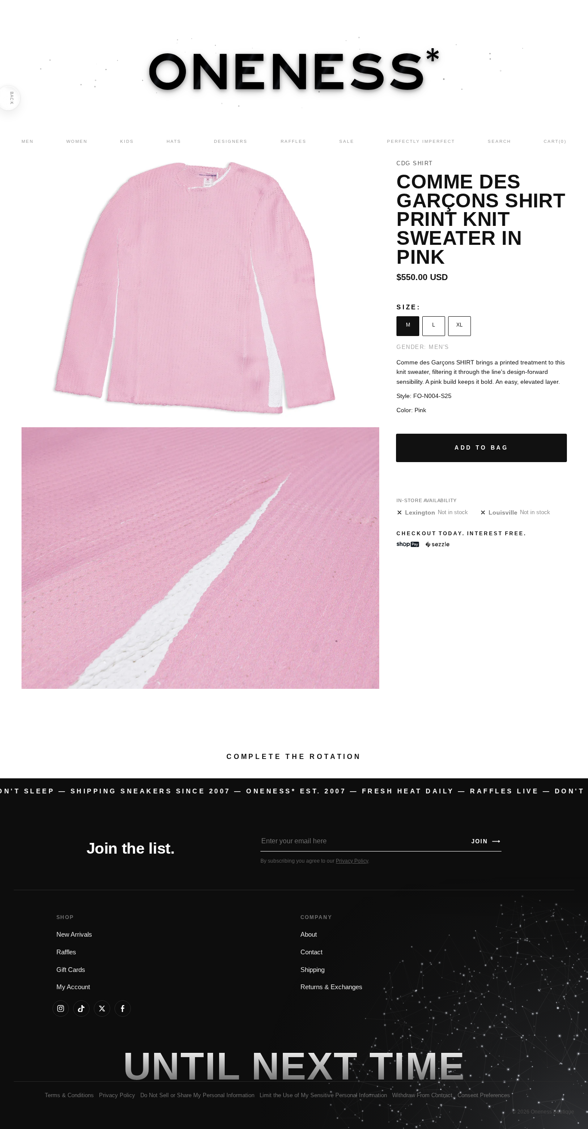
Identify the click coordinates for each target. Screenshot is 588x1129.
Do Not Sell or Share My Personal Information (197, 1095)
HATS (174, 141)
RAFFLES (293, 141)
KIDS (127, 141)
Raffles (66, 952)
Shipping (312, 969)
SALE (346, 141)
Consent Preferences (484, 1095)
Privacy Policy (352, 861)
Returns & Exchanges (331, 987)
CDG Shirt (414, 163)
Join (486, 841)
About (308, 934)
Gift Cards (70, 969)
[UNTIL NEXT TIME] (417, 1066)
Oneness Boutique (552, 1112)
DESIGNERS (231, 141)
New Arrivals (74, 934)
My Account (73, 987)
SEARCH (499, 141)
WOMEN (76, 141)
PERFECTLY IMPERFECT (421, 141)
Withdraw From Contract (422, 1095)
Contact (311, 952)
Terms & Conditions (69, 1095)
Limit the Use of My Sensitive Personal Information (323, 1095)
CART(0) (555, 141)
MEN (28, 141)
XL (459, 325)
